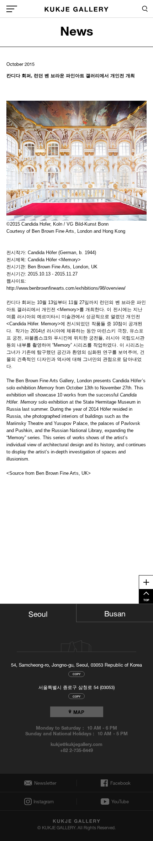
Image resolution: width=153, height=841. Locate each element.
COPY (76, 674)
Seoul (38, 613)
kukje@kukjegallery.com (77, 744)
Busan (115, 612)
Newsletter (43, 783)
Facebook (119, 783)
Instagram (43, 801)
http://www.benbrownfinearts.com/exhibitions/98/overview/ (66, 288)
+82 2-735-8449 (76, 750)
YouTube (120, 801)
